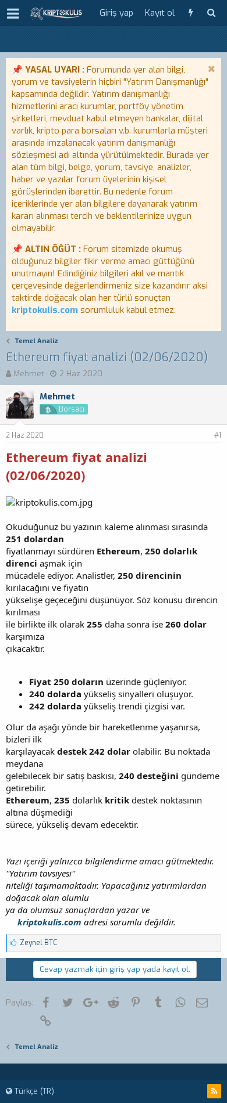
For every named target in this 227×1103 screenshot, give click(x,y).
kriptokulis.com (45, 310)
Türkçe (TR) (33, 1091)
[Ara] (211, 13)
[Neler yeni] (190, 13)
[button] (13, 13)
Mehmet (28, 374)
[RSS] (214, 1091)
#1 (217, 435)
